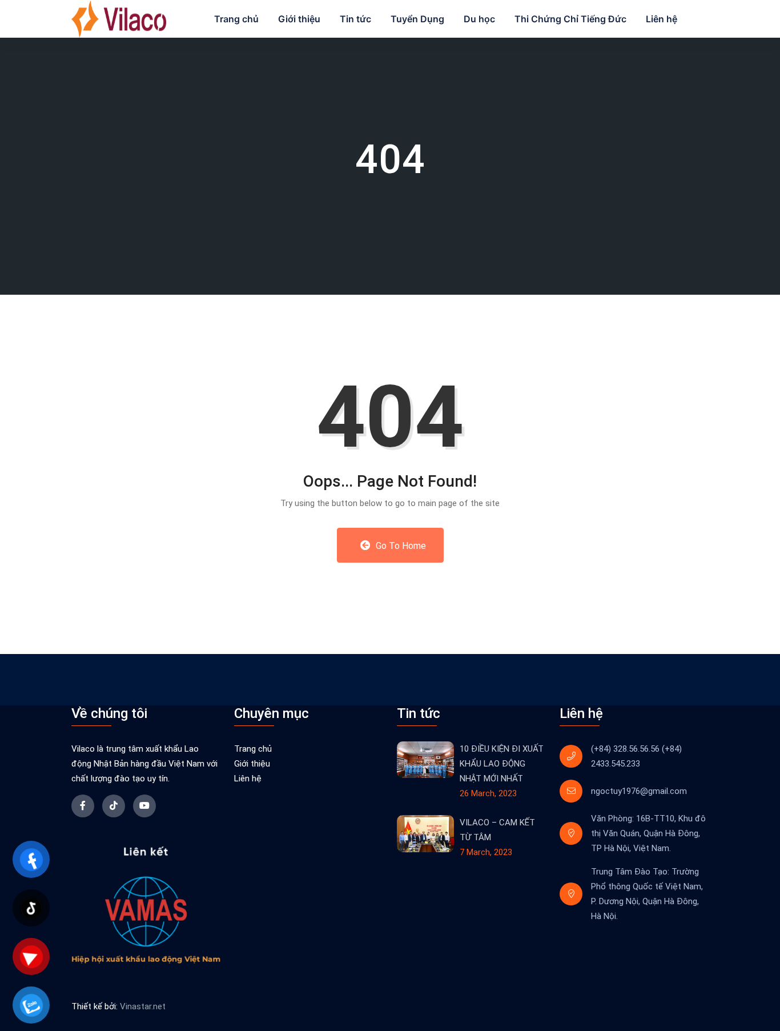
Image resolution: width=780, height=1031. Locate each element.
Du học (479, 19)
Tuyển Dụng (417, 19)
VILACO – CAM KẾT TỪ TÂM (497, 830)
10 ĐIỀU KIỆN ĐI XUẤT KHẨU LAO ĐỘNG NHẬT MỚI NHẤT (502, 764)
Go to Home (399, 545)
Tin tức (355, 19)
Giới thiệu (299, 19)
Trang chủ (236, 19)
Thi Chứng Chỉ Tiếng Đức (570, 19)
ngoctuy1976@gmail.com (639, 791)
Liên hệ (661, 19)
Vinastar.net (143, 1006)
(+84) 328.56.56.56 (625, 749)
